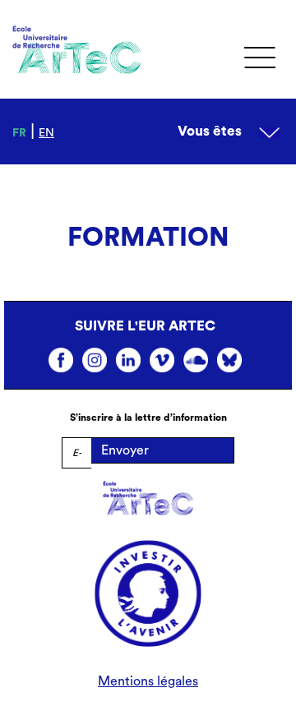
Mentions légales (148, 681)
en (46, 133)
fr (19, 133)
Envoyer (125, 450)
